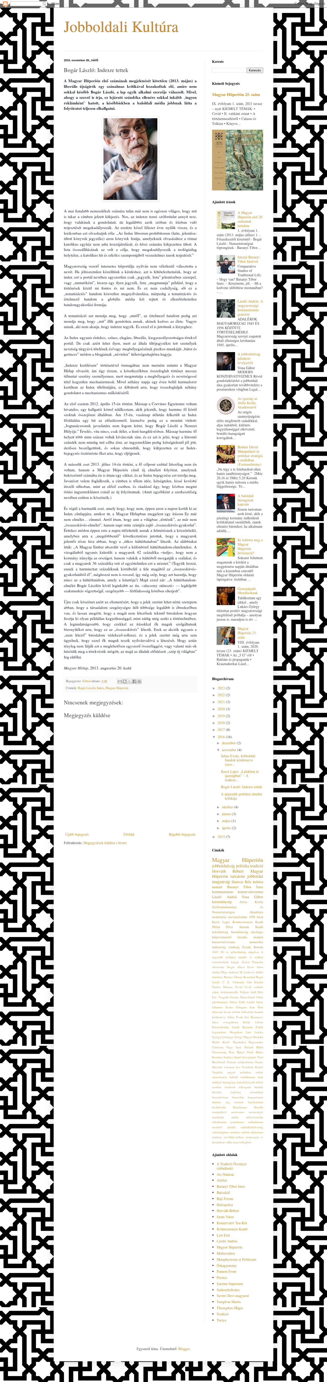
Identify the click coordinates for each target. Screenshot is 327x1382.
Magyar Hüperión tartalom (237, 873)
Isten (260, 917)
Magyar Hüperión (117, 688)
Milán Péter (222, 927)
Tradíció (223, 1314)
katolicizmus (255, 1102)
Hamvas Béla (241, 881)
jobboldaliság (223, 866)
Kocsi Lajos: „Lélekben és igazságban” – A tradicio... (240, 776)
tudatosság (219, 947)
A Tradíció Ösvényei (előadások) (232, 1166)
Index (100, 688)
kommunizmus (222, 891)
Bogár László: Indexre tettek (241, 786)
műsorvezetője (254, 1117)
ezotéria (216, 1087)
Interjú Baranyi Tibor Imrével (249, 259)
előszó (259, 1082)
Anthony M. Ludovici (241, 972)
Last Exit (223, 1235)
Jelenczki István (221, 1012)
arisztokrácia (219, 1077)
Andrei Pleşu (219, 972)
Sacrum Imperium (230, 1283)
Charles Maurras (222, 987)
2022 (222, 694)
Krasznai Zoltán (252, 1027)
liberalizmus (240, 1107)
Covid (238, 987)
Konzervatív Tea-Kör (232, 1222)
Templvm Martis (229, 1301)
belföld (233, 1077)
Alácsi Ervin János (250, 967)
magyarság (221, 881)
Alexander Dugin (223, 967)
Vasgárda (217, 1072)
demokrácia (243, 1082)
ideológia (257, 932)
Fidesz (233, 1002)
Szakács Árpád (232, 1057)
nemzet (217, 886)
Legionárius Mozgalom (227, 1032)
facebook (230, 1087)
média (235, 1117)
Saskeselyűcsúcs (228, 1289)
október (228, 806)
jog (228, 1102)
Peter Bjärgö (236, 1052)
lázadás (242, 937)
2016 (222, 736)
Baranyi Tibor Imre (245, 886)
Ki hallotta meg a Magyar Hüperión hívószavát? (250, 546)
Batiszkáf (223, 1192)
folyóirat (236, 1092)
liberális (258, 1107)
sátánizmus (256, 1132)
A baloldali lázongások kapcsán (246, 500)
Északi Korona (252, 947)
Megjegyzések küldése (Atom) (105, 842)
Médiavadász (226, 1253)
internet (216, 1102)
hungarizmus (255, 1097)
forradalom (256, 1092)
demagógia (229, 1082)
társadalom (218, 1142)
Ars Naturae (225, 1174)
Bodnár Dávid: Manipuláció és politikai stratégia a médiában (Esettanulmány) (250, 455)
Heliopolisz (225, 1204)
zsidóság (234, 947)
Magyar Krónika (253, 1037)
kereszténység (222, 901)
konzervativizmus (250, 891)
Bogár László (86, 688)
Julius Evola (235, 1017)
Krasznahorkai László (226, 1027)
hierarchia (238, 1097)
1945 (215, 952)
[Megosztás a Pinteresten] (139, 681)
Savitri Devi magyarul (233, 1295)
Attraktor (217, 977)
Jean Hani (256, 1007)
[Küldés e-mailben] (119, 681)
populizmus (237, 1122)
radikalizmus (255, 1122)
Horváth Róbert (228, 871)
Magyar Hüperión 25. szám (236, 94)
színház (245, 1132)
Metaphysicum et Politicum (236, 1259)
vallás (229, 1142)
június (227, 813)
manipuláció (219, 1112)
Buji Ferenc (225, 1198)
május (226, 820)
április (227, 827)
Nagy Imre (233, 1047)
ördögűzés (245, 1142)
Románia (217, 1057)
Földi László (246, 1002)
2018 (222, 722)
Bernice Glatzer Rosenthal (239, 977)
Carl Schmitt (255, 982)
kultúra (258, 881)
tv (262, 1137)
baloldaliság (220, 932)
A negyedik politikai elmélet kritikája (241, 796)
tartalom (217, 1137)
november (229, 749)
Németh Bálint (253, 1047)
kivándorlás (219, 1107)
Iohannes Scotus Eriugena (229, 1007)
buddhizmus (248, 1077)
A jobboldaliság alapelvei (242, 952)
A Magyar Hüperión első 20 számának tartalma (250, 219)
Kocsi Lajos (221, 922)
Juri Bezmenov (253, 1017)
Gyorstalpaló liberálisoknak (248, 590)
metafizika (218, 1117)
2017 (222, 729)
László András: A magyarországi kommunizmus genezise (250, 307)
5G (222, 952)
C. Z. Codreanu (233, 982)
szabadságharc (220, 1132)
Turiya (221, 1320)
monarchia (256, 942)
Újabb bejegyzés (77, 834)
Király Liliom (253, 1022)
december (229, 742)
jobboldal (255, 876)
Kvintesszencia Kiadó (247, 922)
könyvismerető (221, 937)
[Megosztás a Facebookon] (134, 681)
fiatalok (258, 1087)
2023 (222, 688)
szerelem (235, 1132)
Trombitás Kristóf (252, 1067)
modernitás (219, 917)
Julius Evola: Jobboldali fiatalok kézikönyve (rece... (238, 760)
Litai (248, 1032)
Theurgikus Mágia (230, 1307)
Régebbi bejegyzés (182, 834)
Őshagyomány (227, 1265)
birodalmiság (239, 932)
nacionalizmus (237, 917)
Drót (260, 992)
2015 (222, 836)
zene (235, 1142)
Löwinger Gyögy (232, 1037)
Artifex (222, 1180)
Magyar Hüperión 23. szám (247, 633)
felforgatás (245, 1087)
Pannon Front (226, 1271)
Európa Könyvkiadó (242, 997)
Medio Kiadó (221, 1042)
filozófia (216, 1092)
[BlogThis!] (124, 681)
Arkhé (259, 972)
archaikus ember (251, 1072)
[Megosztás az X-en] (129, 681)
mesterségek (256, 1112)
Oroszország (219, 1052)
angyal (231, 1072)
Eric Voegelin (220, 997)
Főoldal (128, 834)
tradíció (256, 866)
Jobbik (236, 1012)
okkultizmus (219, 1122)
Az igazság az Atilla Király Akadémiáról (247, 403)
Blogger (184, 1348)
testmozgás (252, 1137)
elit (253, 1082)
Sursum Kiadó (251, 927)
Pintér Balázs (255, 1052)
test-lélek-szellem (234, 1137)
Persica (222, 1277)
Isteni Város (225, 1216)
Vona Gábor (252, 896)
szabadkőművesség (252, 1127)
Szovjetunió (249, 1057)
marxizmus (237, 1112)
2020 (222, 708)
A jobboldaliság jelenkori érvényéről (249, 358)
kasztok (239, 1102)
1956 (252, 917)
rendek (231, 1127)
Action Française (252, 962)
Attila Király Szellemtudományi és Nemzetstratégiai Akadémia (237, 907)
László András (224, 896)
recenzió (217, 1127)
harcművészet (220, 1097)
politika (242, 866)
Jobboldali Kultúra (121, 26)
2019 (222, 715)
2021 (222, 701)
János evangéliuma (225, 1022)
